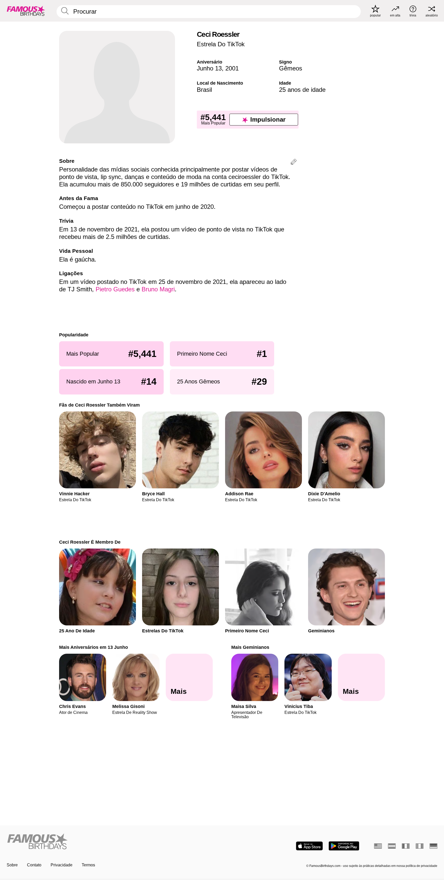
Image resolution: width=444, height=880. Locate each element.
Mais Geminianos (250, 647)
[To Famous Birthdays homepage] (26, 11)
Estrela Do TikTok (221, 44)
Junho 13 (209, 68)
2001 (232, 68)
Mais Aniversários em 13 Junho (93, 647)
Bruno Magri (158, 289)
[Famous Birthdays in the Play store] (344, 845)
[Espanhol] (392, 846)
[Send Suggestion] (294, 162)
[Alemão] (433, 846)
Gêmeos (290, 68)
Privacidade (61, 865)
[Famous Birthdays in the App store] (309, 845)
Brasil (204, 89)
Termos (88, 865)
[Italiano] (419, 846)
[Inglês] (378, 846)
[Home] (113, 841)
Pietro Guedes (115, 289)
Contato (34, 865)
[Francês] (406, 846)
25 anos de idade (302, 89)
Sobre (12, 865)
